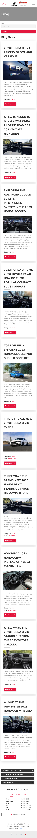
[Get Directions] (5, 4)
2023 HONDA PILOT (14, 536)
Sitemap (26, 824)
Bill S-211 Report (14, 828)
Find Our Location (11, 778)
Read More (8, 104)
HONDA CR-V (12, 610)
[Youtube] (26, 834)
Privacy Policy (25, 826)
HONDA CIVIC (12, 458)
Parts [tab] (24, 794)
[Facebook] (11, 834)
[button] (34, 4)
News (13, 99)
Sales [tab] (11, 794)
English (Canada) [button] (18, 814)
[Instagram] (21, 834)
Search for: (4, 23)
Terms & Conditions (13, 826)
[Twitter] (16, 834)
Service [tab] (18, 794)
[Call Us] (2, 4)
